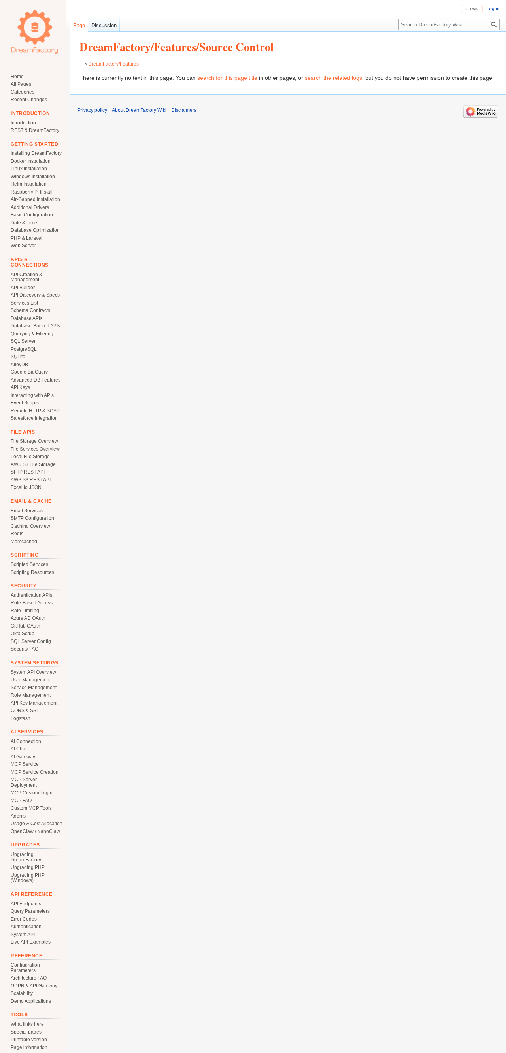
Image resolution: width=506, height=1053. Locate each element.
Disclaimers (183, 110)
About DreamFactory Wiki (139, 110)
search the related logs (333, 78)
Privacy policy (92, 110)
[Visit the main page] (34, 31)
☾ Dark (471, 9)
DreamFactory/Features (113, 63)
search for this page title (227, 78)
